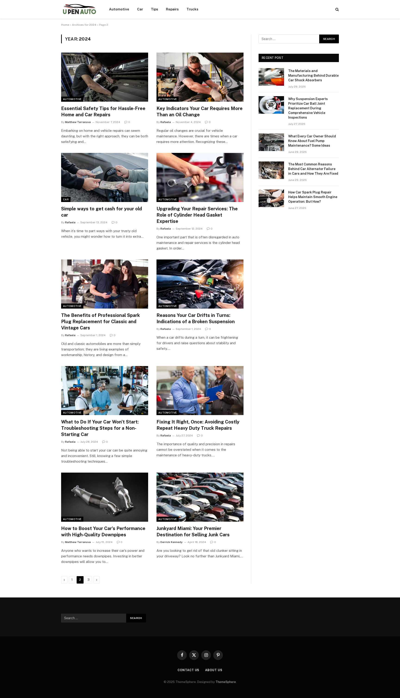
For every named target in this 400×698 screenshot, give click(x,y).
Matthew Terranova (78, 122)
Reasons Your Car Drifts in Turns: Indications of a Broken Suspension (195, 318)
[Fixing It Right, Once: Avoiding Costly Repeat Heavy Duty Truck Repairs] (200, 390)
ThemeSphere (226, 682)
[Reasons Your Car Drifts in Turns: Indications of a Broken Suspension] (200, 284)
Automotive (119, 9)
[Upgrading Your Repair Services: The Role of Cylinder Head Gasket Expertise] (200, 177)
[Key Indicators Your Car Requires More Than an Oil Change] (200, 77)
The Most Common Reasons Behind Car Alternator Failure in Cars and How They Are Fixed (313, 168)
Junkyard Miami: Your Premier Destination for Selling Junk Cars (193, 531)
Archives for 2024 (84, 24)
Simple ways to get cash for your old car (101, 212)
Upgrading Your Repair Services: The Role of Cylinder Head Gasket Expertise (197, 215)
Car (140, 9)
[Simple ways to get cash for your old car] (104, 177)
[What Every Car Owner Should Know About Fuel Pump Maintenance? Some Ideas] (271, 142)
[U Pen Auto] (79, 9)
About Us (213, 670)
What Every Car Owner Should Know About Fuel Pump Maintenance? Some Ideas (312, 140)
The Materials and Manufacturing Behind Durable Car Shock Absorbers (313, 75)
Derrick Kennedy (171, 542)
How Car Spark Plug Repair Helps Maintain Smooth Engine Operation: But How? (312, 196)
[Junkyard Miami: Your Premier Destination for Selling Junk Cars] (200, 497)
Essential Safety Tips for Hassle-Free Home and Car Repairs (103, 111)
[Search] (336, 9)
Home (65, 24)
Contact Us (188, 670)
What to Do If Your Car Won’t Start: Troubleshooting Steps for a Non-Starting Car (100, 428)
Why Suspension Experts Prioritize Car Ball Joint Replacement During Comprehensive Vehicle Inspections (308, 108)
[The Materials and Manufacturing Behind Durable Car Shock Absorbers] (271, 77)
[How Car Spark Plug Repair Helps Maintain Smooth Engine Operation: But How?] (271, 198)
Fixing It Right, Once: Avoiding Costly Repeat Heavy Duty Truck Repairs (197, 425)
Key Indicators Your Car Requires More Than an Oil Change (199, 111)
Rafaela (165, 122)
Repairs (172, 9)
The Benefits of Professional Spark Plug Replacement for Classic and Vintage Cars (100, 322)
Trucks (192, 9)
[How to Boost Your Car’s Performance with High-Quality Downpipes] (104, 497)
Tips (154, 9)
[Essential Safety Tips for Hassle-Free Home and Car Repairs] (104, 77)
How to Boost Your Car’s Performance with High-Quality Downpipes (103, 531)
